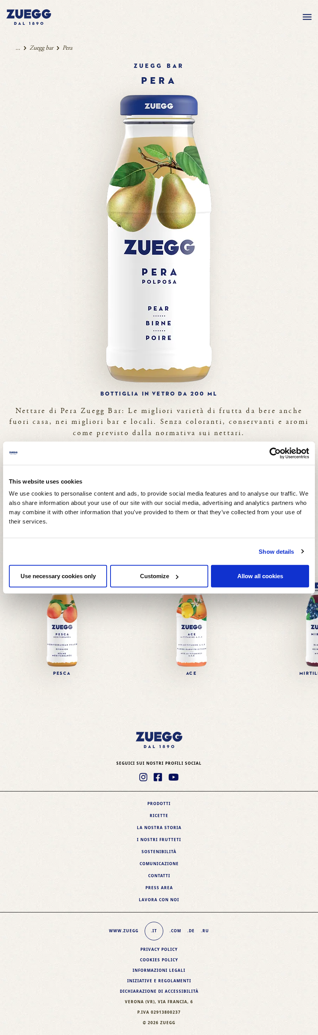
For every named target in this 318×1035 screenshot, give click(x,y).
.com (175, 930)
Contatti (159, 875)
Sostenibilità (159, 851)
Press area (159, 887)
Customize (154, 576)
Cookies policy (159, 959)
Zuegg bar (41, 48)
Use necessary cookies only (58, 576)
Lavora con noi (159, 899)
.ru (205, 930)
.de (191, 930)
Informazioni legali (159, 970)
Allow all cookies (260, 576)
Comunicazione (159, 863)
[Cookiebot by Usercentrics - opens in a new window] (275, 453)
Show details (276, 551)
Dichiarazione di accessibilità (159, 991)
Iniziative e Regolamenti (159, 980)
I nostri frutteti (159, 839)
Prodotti (159, 803)
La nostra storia (159, 827)
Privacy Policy (159, 949)
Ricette (159, 815)
